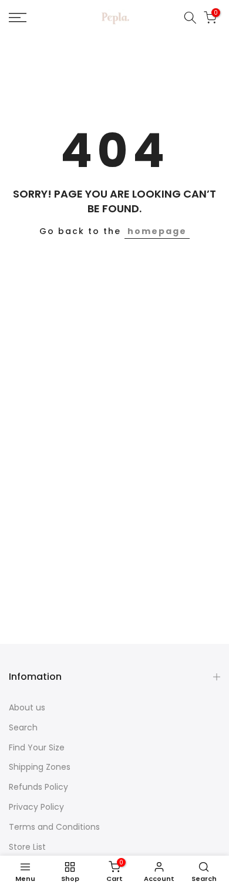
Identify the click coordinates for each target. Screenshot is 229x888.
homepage (157, 231)
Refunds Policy (38, 787)
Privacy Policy (36, 807)
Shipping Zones (39, 767)
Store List (27, 847)
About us (27, 707)
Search (23, 727)
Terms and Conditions (54, 827)
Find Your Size (37, 747)
